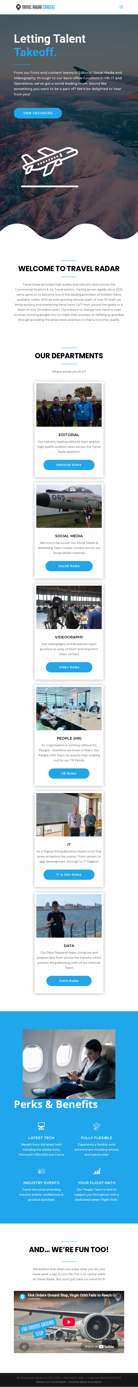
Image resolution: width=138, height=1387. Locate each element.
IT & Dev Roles (69, 874)
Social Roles (69, 566)
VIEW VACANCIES (38, 113)
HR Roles (69, 773)
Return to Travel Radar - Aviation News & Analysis (69, 1382)
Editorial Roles (69, 465)
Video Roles (69, 667)
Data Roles (69, 980)
